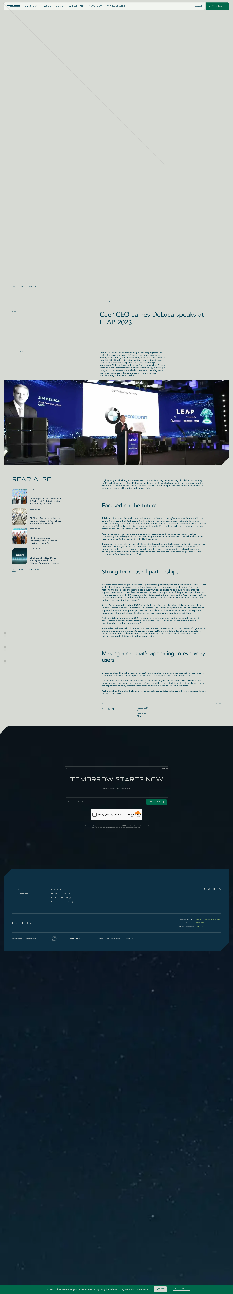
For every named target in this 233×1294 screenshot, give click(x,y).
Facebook (142, 708)
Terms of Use (104, 938)
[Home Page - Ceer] (13, 6)
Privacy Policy (116, 938)
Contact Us (58, 889)
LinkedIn (141, 713)
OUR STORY (31, 6)
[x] (220, 889)
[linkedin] (214, 889)
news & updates (61, 893)
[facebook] (204, 889)
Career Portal (59, 898)
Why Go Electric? (116, 6)
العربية (198, 6)
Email (140, 716)
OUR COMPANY (76, 6)
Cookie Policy (141, 1289)
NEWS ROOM (95, 6)
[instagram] (209, 889)
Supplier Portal (61, 902)
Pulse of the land (53, 6)
